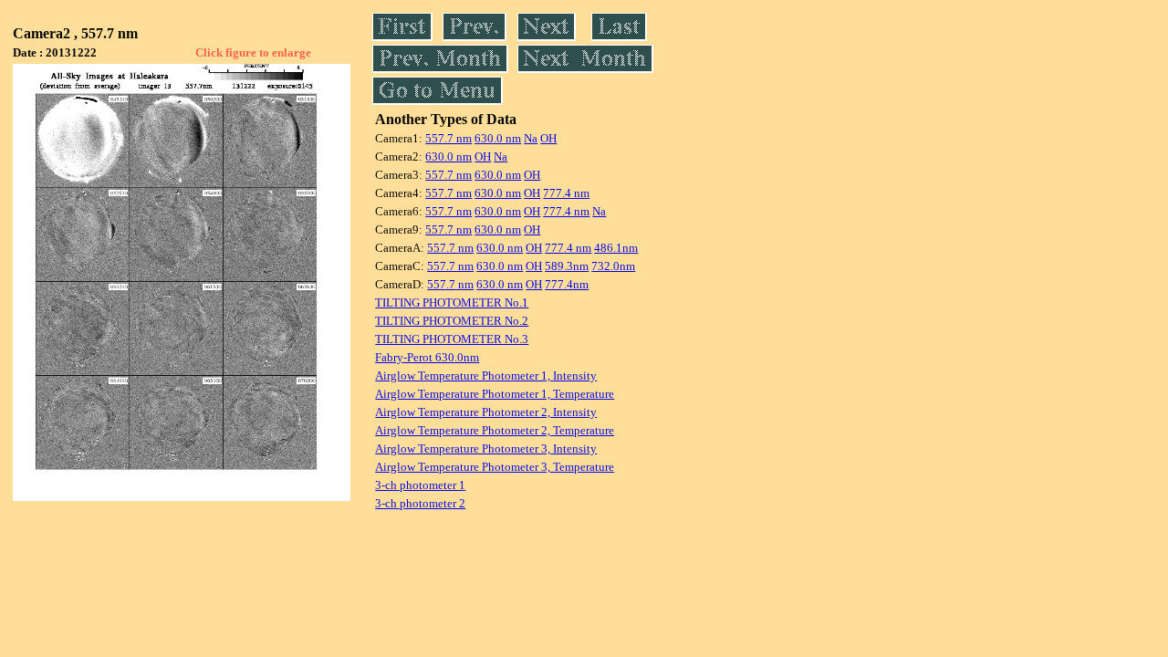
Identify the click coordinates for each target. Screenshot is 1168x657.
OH (548, 138)
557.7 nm (448, 138)
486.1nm (616, 248)
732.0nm (613, 266)
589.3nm (567, 266)
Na (530, 138)
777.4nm (567, 284)
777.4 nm (566, 193)
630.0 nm (497, 138)
